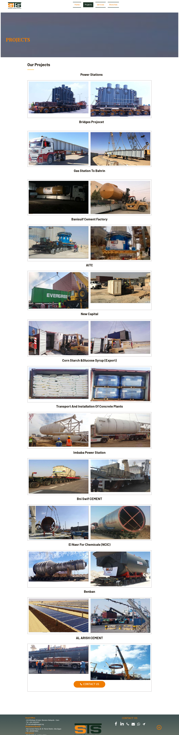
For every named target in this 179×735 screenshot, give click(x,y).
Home (77, 5)
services (100, 5)
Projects (88, 5)
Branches (113, 5)
